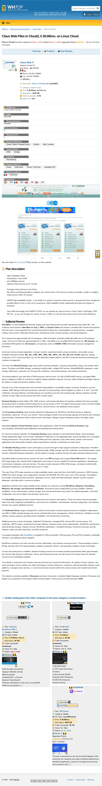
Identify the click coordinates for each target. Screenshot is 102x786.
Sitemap (90, 780)
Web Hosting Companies (20, 29)
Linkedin (51, 781)
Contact (70, 780)
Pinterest (46, 781)
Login (89, 14)
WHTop (5, 29)
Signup (96, 14)
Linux (39, 88)
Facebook (33, 781)
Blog (42, 781)
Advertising (80, 780)
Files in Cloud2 (19, 262)
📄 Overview (35, 51)
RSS (55, 781)
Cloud (33, 88)
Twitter (37, 781)
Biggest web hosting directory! (18, 10)
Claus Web (37, 29)
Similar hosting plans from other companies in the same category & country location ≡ (45, 598)
